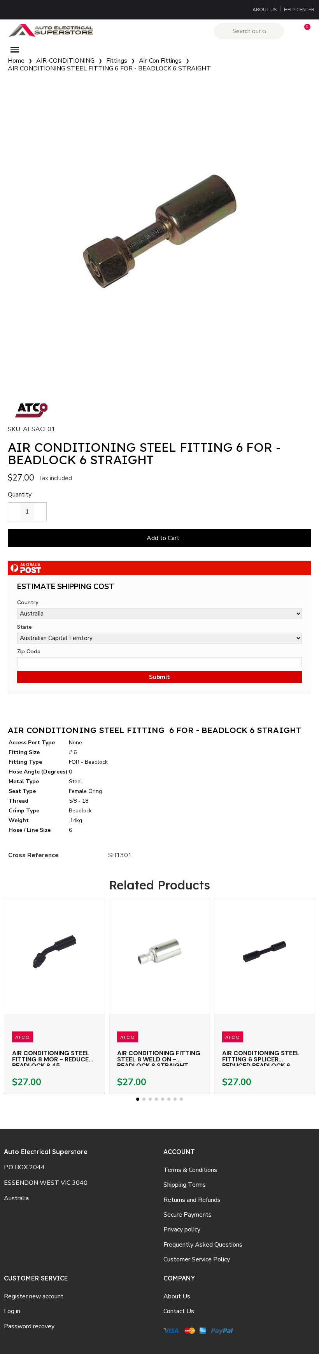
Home (16, 61)
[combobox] (250, 31)
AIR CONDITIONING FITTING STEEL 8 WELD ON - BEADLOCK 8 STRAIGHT (158, 1059)
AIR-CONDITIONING (65, 61)
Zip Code (28, 651)
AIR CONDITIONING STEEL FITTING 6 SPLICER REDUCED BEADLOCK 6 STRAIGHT (261, 1062)
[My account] (290, 31)
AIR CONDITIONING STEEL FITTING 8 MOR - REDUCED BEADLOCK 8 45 (52, 1059)
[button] (303, 31)
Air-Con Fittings (160, 61)
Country (28, 602)
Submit (159, 677)
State (24, 626)
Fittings (116, 61)
